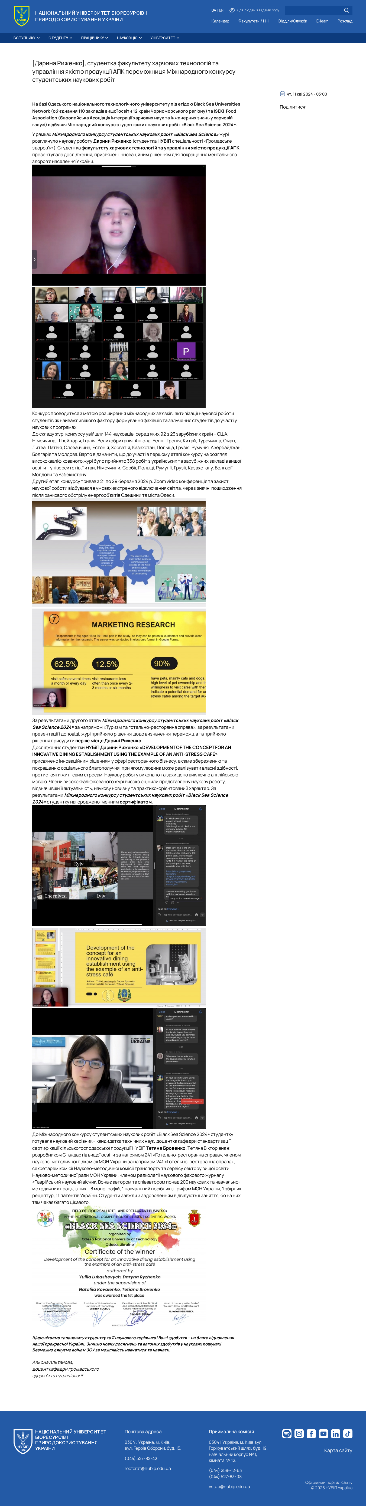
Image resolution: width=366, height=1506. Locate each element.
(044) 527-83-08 (225, 1476)
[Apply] (346, 10)
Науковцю (127, 38)
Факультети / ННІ (253, 21)
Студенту (58, 38)
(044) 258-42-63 (225, 1470)
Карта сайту (338, 1450)
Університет (163, 38)
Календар (220, 21)
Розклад (345, 21)
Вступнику (24, 38)
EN (221, 10)
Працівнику (92, 38)
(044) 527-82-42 (141, 1458)
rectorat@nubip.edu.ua (148, 1468)
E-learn (322, 21)
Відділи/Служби (292, 21)
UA (214, 10)
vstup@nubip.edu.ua (229, 1486)
